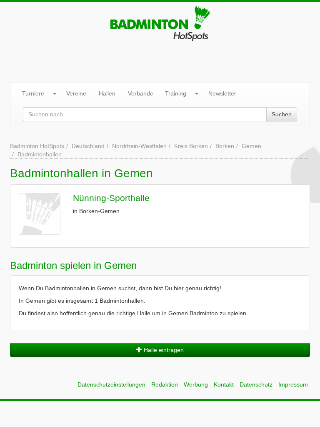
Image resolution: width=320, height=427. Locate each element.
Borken (224, 146)
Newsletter (222, 93)
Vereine (76, 93)
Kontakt (224, 384)
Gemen (251, 146)
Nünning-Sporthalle (111, 198)
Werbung (196, 384)
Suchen (282, 114)
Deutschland (88, 146)
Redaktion (164, 384)
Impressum (293, 384)
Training (175, 93)
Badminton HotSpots (37, 146)
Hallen (107, 93)
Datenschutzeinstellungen (111, 384)
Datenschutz (256, 384)
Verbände (140, 93)
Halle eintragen (163, 350)
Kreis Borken (191, 146)
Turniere (33, 93)
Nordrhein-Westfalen (139, 146)
